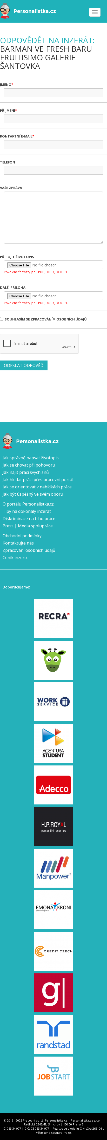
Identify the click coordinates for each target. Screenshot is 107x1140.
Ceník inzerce (16, 557)
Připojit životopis (17, 256)
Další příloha (12, 287)
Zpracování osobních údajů (29, 550)
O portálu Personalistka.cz (28, 504)
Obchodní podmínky (22, 536)
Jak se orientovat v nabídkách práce (37, 487)
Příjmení (7, 110)
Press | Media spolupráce (28, 526)
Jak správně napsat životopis (31, 458)
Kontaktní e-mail (16, 136)
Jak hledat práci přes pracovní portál (38, 479)
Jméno (5, 84)
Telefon (7, 162)
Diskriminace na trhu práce (29, 518)
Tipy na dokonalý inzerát (27, 511)
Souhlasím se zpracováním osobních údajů (46, 319)
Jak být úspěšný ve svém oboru (33, 494)
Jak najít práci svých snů (26, 472)
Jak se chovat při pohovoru (29, 465)
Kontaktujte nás (18, 543)
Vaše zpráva (11, 187)
